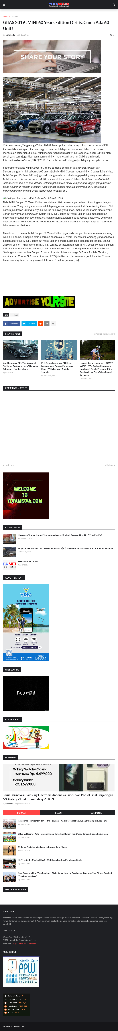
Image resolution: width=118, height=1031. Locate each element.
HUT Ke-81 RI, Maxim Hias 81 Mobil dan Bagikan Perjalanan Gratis (50, 860)
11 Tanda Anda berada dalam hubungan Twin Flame (42, 847)
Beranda (6, 16)
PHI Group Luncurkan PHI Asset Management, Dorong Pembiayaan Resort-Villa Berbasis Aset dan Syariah (57, 367)
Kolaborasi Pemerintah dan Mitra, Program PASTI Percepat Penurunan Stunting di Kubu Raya (62, 820)
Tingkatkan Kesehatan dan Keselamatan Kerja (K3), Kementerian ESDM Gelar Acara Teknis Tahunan (65, 548)
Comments (96, 813)
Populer (21, 813)
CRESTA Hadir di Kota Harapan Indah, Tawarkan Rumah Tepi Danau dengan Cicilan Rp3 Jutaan (63, 833)
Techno (15, 16)
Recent (59, 813)
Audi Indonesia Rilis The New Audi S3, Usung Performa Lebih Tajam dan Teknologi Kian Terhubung (20, 366)
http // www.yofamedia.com (25, 943)
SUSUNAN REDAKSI (28, 561)
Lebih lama (108, 465)
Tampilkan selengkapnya (104, 334)
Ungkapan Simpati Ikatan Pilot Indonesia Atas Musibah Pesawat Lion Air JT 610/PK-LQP (60, 535)
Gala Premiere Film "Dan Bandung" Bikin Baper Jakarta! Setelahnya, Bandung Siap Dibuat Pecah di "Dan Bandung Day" (65, 875)
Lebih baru (9, 465)
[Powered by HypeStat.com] (16, 1015)
